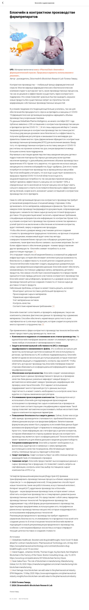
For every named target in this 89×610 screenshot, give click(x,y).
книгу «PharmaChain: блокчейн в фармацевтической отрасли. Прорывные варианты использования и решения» (41, 72)
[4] (42, 324)
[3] (53, 306)
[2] (35, 251)
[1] (39, 127)
